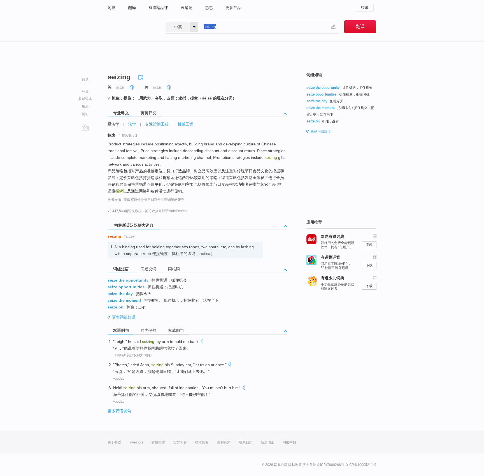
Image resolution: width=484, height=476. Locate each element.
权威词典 (85, 99)
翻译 (132, 7)
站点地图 (267, 442)
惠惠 (209, 7)
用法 (85, 106)
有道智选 (158, 442)
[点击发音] (202, 342)
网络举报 (289, 442)
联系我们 (245, 442)
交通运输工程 (157, 124)
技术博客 (202, 442)
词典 (111, 7)
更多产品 (233, 7)
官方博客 (180, 442)
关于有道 (114, 442)
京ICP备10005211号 (360, 465)
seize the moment (124, 300)
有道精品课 (158, 7)
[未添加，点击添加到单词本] (141, 76)
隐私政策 (295, 465)
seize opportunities (126, 287)
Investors (136, 442)
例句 (85, 114)
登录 (365, 7)
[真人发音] (132, 87)
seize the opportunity (128, 280)
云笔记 (186, 7)
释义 (85, 91)
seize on (116, 307)
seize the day (120, 293)
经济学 (113, 124)
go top (85, 127)
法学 (132, 124)
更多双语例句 (119, 411)
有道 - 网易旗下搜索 (130, 27)
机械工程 (185, 124)
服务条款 (309, 465)
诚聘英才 (224, 442)
